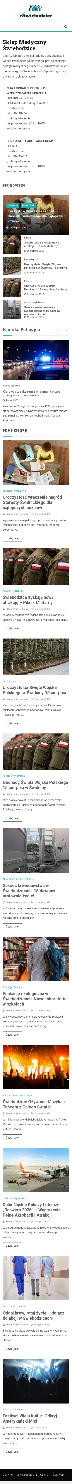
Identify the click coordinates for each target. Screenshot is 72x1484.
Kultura (27, 237)
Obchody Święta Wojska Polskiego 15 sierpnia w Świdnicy (46, 287)
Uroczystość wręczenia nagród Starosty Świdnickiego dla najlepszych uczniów (36, 216)
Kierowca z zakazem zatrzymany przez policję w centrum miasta (32, 393)
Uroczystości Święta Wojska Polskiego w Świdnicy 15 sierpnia (46, 266)
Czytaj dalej (12, 538)
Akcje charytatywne (34, 302)
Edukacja (13, 205)
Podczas (28, 281)
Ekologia (18, 987)
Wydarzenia (28, 205)
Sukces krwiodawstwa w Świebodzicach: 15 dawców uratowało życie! (42, 311)
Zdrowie (28, 879)
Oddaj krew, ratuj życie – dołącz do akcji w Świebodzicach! (33, 1316)
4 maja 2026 (12, 400)
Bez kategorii (31, 259)
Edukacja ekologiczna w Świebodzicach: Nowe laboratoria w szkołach (34, 999)
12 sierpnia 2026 (35, 294)
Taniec (14, 1095)
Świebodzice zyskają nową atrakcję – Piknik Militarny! (41, 244)
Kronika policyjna (11, 385)
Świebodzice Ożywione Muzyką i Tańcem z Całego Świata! (34, 1104)
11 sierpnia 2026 (35, 317)
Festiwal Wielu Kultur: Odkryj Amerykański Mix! (30, 1419)
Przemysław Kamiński (17, 514)
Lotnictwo (8, 1198)
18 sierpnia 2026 (35, 251)
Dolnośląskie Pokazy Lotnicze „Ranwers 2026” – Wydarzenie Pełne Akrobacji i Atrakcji (32, 1210)
